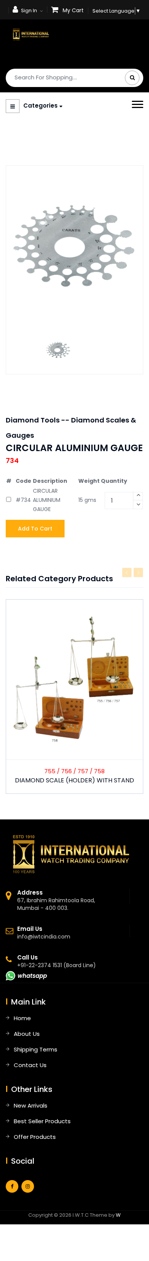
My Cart (73, 10)
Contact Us (30, 1065)
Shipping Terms (35, 1049)
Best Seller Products (42, 1121)
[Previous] (127, 572)
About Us (27, 1034)
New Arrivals (30, 1105)
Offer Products (35, 1137)
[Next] (138, 572)
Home (22, 1018)
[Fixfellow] (31, 34)
